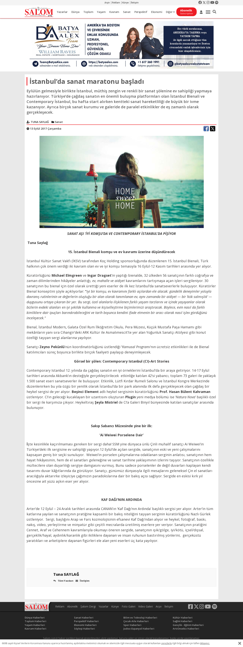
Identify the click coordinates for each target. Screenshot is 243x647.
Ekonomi (156, 12)
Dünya (75, 12)
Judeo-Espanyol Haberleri (138, 628)
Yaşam (101, 12)
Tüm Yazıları (65, 580)
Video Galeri (145, 606)
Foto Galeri (128, 606)
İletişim (135, 2)
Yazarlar (62, 12)
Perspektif (140, 12)
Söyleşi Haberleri (84, 628)
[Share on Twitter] (212, 128)
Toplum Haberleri (35, 621)
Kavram (114, 12)
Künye (125, 2)
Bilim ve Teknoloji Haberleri (140, 617)
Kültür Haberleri (183, 617)
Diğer (169, 12)
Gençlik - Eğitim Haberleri (188, 625)
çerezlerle (166, 643)
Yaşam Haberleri (35, 625)
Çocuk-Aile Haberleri (136, 621)
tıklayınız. (205, 643)
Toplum (88, 12)
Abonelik (72, 606)
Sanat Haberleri (83, 617)
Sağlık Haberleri (182, 621)
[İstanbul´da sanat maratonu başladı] (121, 182)
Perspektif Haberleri (86, 621)
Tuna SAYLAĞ (66, 574)
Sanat (127, 12)
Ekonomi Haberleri (85, 625)
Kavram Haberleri (35, 628)
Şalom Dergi (88, 606)
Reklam (116, 2)
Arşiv (107, 2)
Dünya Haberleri (35, 617)
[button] (214, 11)
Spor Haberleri (132, 625)
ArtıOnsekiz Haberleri (186, 628)
